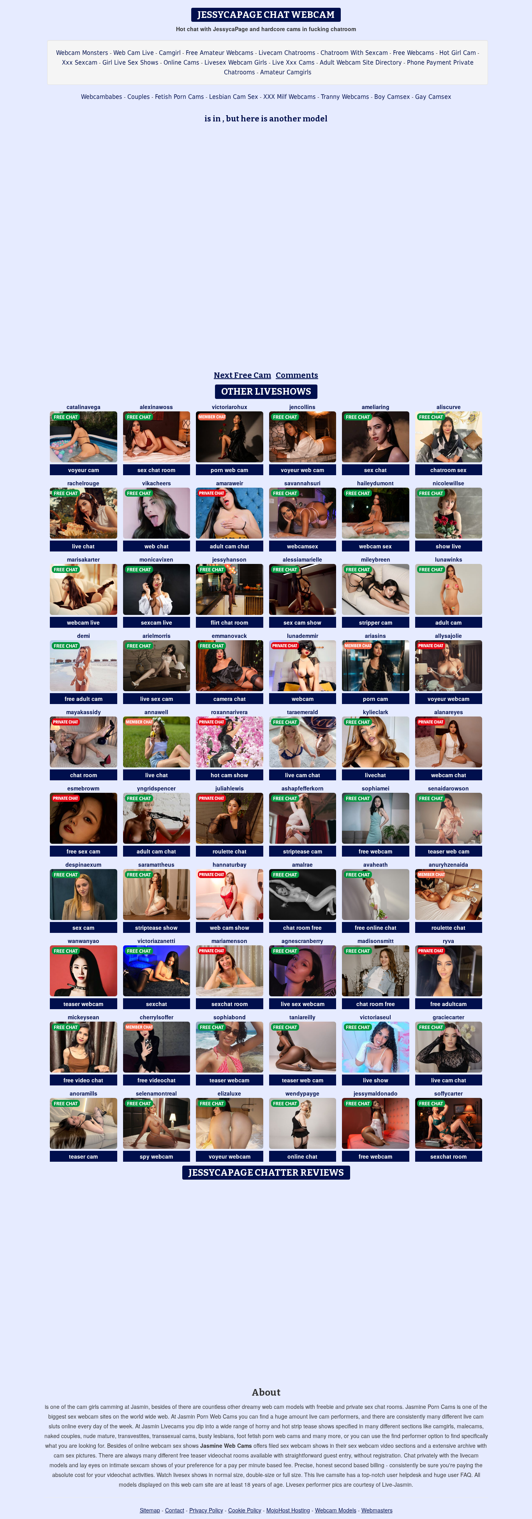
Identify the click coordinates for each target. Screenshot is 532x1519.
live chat (83, 546)
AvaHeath (375, 864)
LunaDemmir (302, 635)
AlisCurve (449, 407)
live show (375, 1080)
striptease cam (302, 851)
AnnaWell (156, 712)
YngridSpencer (156, 788)
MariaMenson (229, 941)
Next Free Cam (242, 375)
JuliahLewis (229, 788)
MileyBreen (375, 559)
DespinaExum (83, 864)
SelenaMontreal (156, 1093)
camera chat (229, 698)
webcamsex (302, 546)
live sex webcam (302, 1004)
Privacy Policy (206, 1510)
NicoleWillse (448, 483)
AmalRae (302, 864)
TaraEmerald (302, 712)
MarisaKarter (83, 559)
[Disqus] (266, 1281)
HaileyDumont (375, 483)
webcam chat (448, 775)
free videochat (156, 1080)
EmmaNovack (229, 635)
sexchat (156, 1004)
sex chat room (156, 470)
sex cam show (302, 622)
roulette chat (230, 851)
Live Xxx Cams (293, 62)
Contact (174, 1510)
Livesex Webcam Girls (235, 62)
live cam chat (302, 775)
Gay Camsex (433, 96)
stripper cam (375, 622)
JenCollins (302, 407)
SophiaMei (375, 788)
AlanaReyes (448, 712)
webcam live (83, 622)
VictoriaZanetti (156, 941)
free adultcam (448, 1004)
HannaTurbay (230, 864)
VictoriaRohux (229, 407)
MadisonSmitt (376, 941)
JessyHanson (229, 559)
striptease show (156, 927)
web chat (156, 546)
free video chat (83, 1080)
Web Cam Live (133, 52)
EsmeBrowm (83, 788)
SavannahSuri (302, 483)
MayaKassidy (83, 712)
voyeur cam (83, 470)
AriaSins (375, 635)
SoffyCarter (448, 1093)
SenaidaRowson (448, 788)
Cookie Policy (244, 1510)
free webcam (375, 851)
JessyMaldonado (376, 1093)
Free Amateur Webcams (220, 52)
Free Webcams (413, 52)
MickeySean (83, 1017)
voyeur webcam (448, 698)
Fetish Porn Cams (179, 96)
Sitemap (150, 1510)
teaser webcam (83, 1004)
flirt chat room (229, 622)
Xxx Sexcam (79, 62)
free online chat (375, 927)
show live (448, 546)
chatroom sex (448, 470)
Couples (138, 96)
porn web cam (229, 470)
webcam (303, 698)
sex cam (83, 927)
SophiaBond (229, 1017)
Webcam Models (335, 1510)
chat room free (302, 927)
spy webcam (156, 1156)
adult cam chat (229, 546)
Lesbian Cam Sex (233, 96)
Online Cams (181, 62)
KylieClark (375, 712)
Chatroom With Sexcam (354, 52)
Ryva (448, 941)
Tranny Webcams (345, 96)
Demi (83, 635)
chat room (83, 775)
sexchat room (229, 1004)
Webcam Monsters (82, 52)
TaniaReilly (302, 1017)
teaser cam (83, 1156)
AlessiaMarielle (302, 559)
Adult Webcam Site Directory (361, 62)
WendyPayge (302, 1093)
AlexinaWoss (156, 407)
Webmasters (377, 1510)
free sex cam (83, 851)
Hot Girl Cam (457, 52)
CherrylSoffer (156, 1017)
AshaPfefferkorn (303, 788)
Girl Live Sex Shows (130, 62)
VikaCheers (156, 483)
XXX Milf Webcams (289, 96)
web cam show (229, 927)
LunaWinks (448, 559)
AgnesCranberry (302, 941)
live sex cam (156, 698)
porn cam (375, 698)
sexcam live (156, 622)
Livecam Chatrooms (287, 52)
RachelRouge (83, 483)
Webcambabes (101, 96)
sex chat (375, 470)
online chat (302, 1156)
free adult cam (83, 698)
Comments (297, 375)
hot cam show (229, 775)
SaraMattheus (156, 864)
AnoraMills (83, 1093)
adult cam (448, 622)
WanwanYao (83, 941)
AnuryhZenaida (448, 864)
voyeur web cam (302, 470)
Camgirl (170, 52)
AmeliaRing (375, 407)
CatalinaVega (83, 407)
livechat (375, 775)
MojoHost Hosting (288, 1510)
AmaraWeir (229, 483)
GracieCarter (448, 1017)
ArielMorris (157, 635)
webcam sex (375, 546)
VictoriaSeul (375, 1017)
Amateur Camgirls (286, 72)
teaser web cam (448, 851)
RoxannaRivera (229, 712)
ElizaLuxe (229, 1093)
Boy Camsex (392, 96)
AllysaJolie (448, 635)
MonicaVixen (156, 559)
